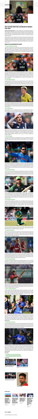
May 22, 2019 (6, 25)
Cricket (12, 25)
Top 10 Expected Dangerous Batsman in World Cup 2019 (13, 356)
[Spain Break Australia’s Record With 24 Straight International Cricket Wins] (8, 395)
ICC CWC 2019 (14, 25)
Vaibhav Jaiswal (9, 25)
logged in (10, 414)
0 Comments (18, 25)
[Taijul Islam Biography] (22, 378)
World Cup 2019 (7, 320)
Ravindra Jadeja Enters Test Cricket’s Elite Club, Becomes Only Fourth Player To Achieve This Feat (30, 401)
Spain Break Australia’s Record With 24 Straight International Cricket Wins (8, 400)
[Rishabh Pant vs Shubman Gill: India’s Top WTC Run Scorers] (23, 395)
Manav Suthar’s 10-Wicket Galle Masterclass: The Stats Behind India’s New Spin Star (15, 400)
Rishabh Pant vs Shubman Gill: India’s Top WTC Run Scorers (23, 399)
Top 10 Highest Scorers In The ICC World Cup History (13, 354)
